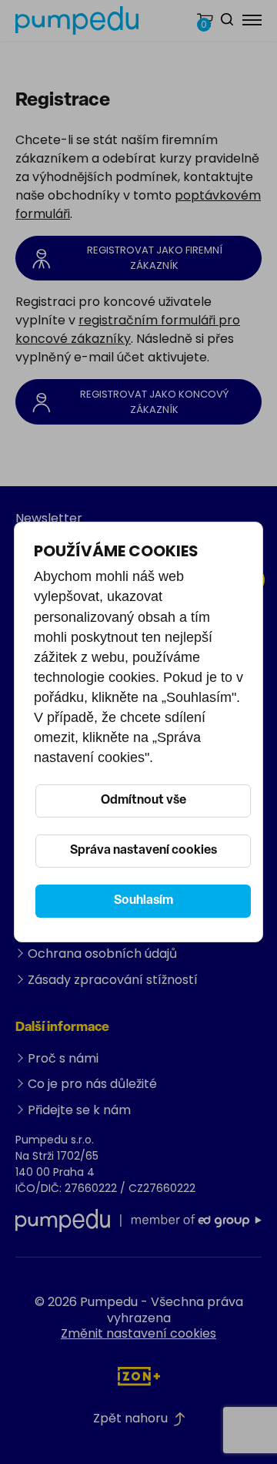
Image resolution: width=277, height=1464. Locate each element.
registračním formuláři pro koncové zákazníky (127, 329)
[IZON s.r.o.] (139, 1376)
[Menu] (252, 20)
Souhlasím (143, 901)
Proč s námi (63, 1058)
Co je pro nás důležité (92, 1084)
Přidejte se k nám (79, 1110)
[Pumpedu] (76, 20)
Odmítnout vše (143, 800)
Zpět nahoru (130, 1418)
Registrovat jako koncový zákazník (154, 402)
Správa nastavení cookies (143, 850)
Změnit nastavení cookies (138, 1333)
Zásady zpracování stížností (113, 980)
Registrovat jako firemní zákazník (154, 258)
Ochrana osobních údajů (102, 953)
